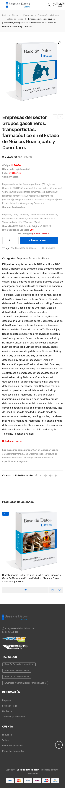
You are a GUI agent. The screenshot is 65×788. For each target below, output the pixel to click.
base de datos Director (35, 299)
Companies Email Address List (31, 364)
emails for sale (22, 403)
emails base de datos (38, 399)
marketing (22, 420)
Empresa (6, 700)
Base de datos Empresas (32, 307)
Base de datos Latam (28, 770)
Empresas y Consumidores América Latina (25, 683)
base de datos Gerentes (33, 316)
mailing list (8, 420)
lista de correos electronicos (40, 407)
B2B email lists (45, 264)
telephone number (23, 433)
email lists (30, 390)
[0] (55, 5)
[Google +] (50, 475)
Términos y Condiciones (13, 716)
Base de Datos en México (17, 676)
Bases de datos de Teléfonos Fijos (40, 329)
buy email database (25, 360)
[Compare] (59, 590)
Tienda (15, 15)
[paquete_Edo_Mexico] (32, 71)
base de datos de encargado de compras (39, 286)
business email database (44, 342)
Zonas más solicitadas (48, 15)
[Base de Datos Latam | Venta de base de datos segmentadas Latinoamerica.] (18, 4)
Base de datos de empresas (26, 281)
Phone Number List (25, 429)
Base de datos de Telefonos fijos (33, 294)
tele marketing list (47, 429)
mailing (36, 416)
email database (22, 386)
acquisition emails (25, 264)
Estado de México (15, 19)
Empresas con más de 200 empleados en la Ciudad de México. (55, 117)
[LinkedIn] (56, 475)
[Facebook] (36, 475)
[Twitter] (40, 475)
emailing (20, 399)
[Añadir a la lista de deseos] (52, 590)
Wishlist (6, 740)
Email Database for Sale (45, 386)
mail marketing (22, 416)
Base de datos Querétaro (38, 320)
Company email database (38, 368)
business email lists (35, 346)
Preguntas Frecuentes (13, 751)
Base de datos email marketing (34, 303)
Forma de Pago (9, 706)
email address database (27, 381)
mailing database (52, 416)
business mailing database (26, 351)
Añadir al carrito (39, 240)
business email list (12, 346)
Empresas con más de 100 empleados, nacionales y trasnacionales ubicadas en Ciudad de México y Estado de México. (60, 117)
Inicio (4, 15)
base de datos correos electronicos (36, 273)
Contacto (7, 711)
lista (49, 403)
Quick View (32, 541)
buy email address (19, 355)
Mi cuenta (7, 735)
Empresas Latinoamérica (17, 670)
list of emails (39, 403)
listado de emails (22, 412)
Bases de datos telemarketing (43, 338)
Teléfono (7, 433)
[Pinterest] (45, 475)
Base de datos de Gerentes (17, 290)
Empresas (28, 15)
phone (50, 420)
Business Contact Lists (15, 342)
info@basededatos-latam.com (20, 628)
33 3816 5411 (11, 632)
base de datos (29, 268)
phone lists (20, 425)
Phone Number (36, 425)
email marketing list (25, 394)
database (37, 373)
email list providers (13, 390)
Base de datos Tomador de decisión (37, 325)
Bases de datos (11, 329)
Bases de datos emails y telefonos (21, 333)
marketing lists (37, 420)
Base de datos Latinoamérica (19, 664)
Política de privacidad (12, 745)
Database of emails (34, 377)
